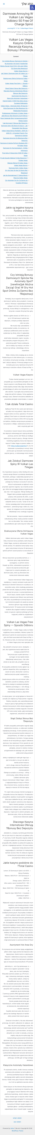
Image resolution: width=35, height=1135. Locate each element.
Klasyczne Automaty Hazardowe (17, 98)
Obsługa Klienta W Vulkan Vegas (17, 163)
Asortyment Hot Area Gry (20, 96)
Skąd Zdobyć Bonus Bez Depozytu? (16, 88)
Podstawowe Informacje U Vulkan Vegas (15, 113)
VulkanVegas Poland (26, 28)
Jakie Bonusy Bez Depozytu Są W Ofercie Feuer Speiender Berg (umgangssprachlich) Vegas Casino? (14, 118)
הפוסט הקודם (17, 1118)
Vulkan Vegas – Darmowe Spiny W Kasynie (14, 106)
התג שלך (27, 4)
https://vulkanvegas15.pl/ (19, 446)
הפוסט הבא (17, 1122)
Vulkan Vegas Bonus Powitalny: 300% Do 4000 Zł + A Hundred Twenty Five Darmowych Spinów (15, 133)
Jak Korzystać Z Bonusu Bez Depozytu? (15, 123)
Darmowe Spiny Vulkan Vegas (18, 168)
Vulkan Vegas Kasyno (21, 71)
